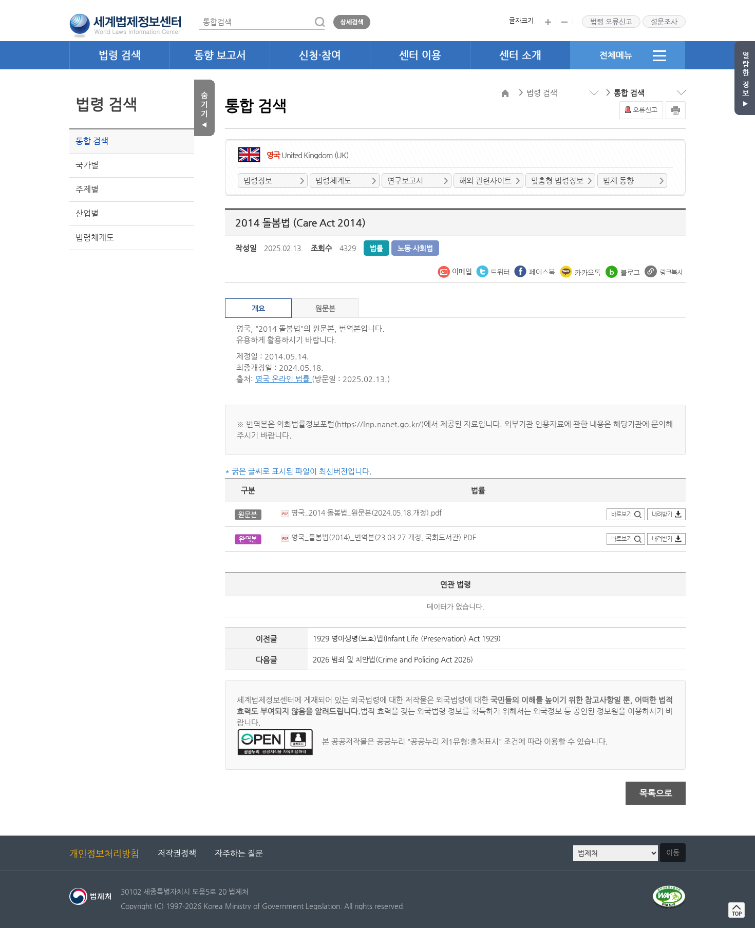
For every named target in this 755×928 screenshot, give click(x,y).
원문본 (325, 308)
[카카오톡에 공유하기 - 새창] (581, 271)
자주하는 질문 (239, 853)
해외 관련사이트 (485, 180)
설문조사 (664, 21)
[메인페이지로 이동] (125, 24)
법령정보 (257, 180)
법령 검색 (120, 55)
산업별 (87, 213)
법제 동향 (618, 180)
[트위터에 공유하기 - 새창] (494, 271)
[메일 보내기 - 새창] (456, 271)
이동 (673, 852)
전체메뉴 (615, 55)
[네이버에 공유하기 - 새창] (624, 271)
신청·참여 (320, 55)
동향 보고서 (220, 55)
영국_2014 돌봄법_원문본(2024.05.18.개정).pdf (365, 512)
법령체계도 (95, 237)
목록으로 (655, 793)
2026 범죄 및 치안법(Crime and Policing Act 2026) (393, 659)
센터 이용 (420, 55)
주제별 (87, 189)
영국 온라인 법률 (283, 378)
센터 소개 (520, 55)
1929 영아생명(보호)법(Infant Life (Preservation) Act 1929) (407, 638)
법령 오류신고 (611, 21)
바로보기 (621, 514)
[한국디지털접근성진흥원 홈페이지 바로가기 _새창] (669, 891)
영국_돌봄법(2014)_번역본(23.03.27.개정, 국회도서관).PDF (382, 537)
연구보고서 (405, 180)
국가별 (87, 165)
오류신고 (645, 109)
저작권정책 (177, 853)
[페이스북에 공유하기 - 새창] (535, 271)
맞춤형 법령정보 (557, 180)
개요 (258, 308)
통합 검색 (92, 141)
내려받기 (662, 514)
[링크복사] (664, 271)
